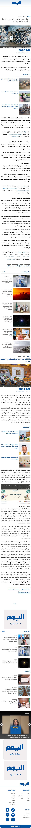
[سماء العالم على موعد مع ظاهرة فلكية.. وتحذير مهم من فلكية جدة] (24, 663)
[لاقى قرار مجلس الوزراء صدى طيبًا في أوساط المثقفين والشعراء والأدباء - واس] (15, 374)
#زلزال (25, 132)
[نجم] (21, 321)
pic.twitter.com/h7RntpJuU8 (23, 257)
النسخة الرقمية (14, 826)
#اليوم (4, 188)
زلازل (21, 266)
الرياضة (28, 798)
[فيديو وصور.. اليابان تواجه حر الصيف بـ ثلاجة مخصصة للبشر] (24, 651)
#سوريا (19, 252)
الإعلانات (13, 800)
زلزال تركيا (27, 266)
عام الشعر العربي (25, 589)
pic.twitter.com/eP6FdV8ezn (23, 191)
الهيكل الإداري (26, 815)
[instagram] (7, 815)
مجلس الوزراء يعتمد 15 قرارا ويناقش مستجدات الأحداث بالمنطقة (9, 432)
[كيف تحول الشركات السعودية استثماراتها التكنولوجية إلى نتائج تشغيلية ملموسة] (24, 639)
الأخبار (24, 16)
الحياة (28, 796)
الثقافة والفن (20, 796)
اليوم (29, 53)
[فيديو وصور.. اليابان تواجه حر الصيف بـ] (21, 281)
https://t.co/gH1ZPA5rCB (11, 188)
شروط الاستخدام (26, 817)
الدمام (27, 53)
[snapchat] (7, 810)
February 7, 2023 (18, 193)
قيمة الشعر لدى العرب (24, 592)
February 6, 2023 (15, 136)
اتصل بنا (13, 798)
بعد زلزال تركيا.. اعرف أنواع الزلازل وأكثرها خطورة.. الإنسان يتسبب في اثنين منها (9, 106)
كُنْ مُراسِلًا (13, 793)
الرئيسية (28, 16)
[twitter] (29, 50)
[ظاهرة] (21, 294)
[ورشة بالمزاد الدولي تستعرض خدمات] (21, 334)
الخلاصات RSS (12, 804)
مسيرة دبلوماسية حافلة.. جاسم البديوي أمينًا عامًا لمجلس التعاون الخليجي (9, 446)
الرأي (22, 798)
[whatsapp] (22, 50)
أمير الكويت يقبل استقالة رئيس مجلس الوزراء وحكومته (9, 458)
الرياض (27, 392)
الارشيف (13, 796)
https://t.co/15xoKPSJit (9, 257)
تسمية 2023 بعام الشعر (14, 589)
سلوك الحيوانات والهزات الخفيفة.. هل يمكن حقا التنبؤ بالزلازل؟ (9, 80)
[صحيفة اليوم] (16, 3)
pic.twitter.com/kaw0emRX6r (15, 134)
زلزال (9, 266)
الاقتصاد (21, 793)
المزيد (3, 272)
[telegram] (24, 50)
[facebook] (27, 50)
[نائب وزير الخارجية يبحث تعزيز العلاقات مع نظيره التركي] (24, 703)
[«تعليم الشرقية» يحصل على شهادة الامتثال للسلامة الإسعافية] (24, 679)
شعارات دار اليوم (12, 802)
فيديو (28, 800)
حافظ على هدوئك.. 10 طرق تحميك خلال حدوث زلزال (9, 92)
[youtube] (13, 815)
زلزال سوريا (15, 266)
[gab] (13, 810)
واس (29, 392)
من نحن (28, 813)
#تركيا (22, 132)
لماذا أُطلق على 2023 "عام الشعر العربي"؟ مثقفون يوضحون (15, 360)
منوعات (19, 16)
